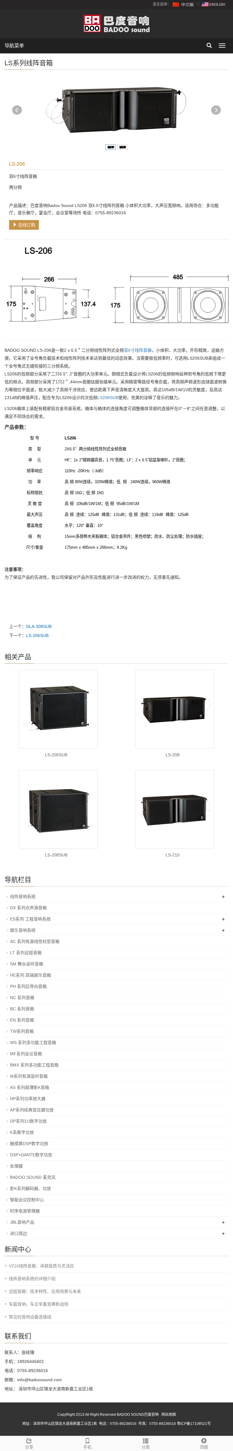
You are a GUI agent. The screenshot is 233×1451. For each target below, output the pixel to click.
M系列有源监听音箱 (29, 1076)
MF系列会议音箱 (26, 1053)
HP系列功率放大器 (28, 1098)
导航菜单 (14, 45)
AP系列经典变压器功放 (32, 1109)
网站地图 (168, 1414)
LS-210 (173, 855)
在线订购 (26, 224)
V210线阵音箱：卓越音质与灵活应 (41, 1265)
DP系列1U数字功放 (28, 1121)
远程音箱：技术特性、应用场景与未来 (45, 1291)
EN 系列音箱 (22, 1020)
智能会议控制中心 (27, 1199)
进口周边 (18, 1233)
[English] (213, 4)
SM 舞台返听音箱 (26, 963)
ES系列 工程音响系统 (30, 919)
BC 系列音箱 (22, 1008)
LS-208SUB (56, 855)
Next (216, 110)
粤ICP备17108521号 (194, 1424)
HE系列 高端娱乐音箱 (30, 975)
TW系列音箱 (22, 1031)
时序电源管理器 (25, 1211)
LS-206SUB (37, 635)
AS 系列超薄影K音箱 (29, 1087)
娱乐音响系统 (22, 930)
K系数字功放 (22, 1132)
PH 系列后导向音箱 (28, 986)
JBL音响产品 (22, 1222)
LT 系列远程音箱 (26, 952)
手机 (87, 1447)
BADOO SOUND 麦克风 (33, 1177)
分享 (29, 1447)
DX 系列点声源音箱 (28, 907)
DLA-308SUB (39, 626)
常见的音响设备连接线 (30, 1316)
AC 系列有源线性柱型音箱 (34, 941)
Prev (17, 110)
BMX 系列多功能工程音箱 (34, 1065)
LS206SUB (107, 397)
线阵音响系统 (22, 896)
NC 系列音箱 (22, 997)
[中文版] (183, 4)
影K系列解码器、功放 (30, 1188)
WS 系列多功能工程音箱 (33, 1042)
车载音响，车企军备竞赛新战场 (38, 1304)
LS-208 (173, 754)
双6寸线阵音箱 (138, 350)
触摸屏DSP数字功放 (29, 1143)
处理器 (16, 1166)
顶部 (204, 1447)
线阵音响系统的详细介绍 (32, 1278)
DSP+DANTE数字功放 (31, 1154)
